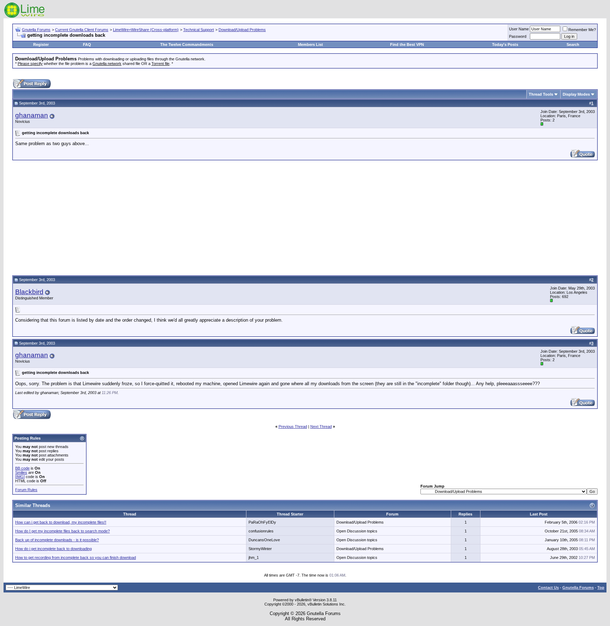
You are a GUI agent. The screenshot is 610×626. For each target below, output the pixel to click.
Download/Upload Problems (242, 30)
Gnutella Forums (36, 30)
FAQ (87, 44)
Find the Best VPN (407, 44)
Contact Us (548, 587)
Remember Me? (582, 30)
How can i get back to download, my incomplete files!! (60, 522)
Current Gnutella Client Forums (81, 30)
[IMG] (20, 477)
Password (517, 36)
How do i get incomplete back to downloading (53, 549)
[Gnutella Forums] (25, 16)
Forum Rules (26, 490)
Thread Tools (541, 94)
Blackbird (29, 292)
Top (600, 587)
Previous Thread (293, 426)
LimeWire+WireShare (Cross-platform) (146, 30)
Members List (310, 44)
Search (573, 44)
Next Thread (321, 426)
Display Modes (576, 94)
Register (41, 44)
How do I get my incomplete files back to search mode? (62, 531)
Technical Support (198, 30)
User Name (519, 29)
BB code (22, 468)
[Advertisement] (305, 216)
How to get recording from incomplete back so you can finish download (75, 557)
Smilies (21, 472)
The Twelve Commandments (186, 44)
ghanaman (31, 115)
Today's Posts (505, 44)
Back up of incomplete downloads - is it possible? (57, 540)
